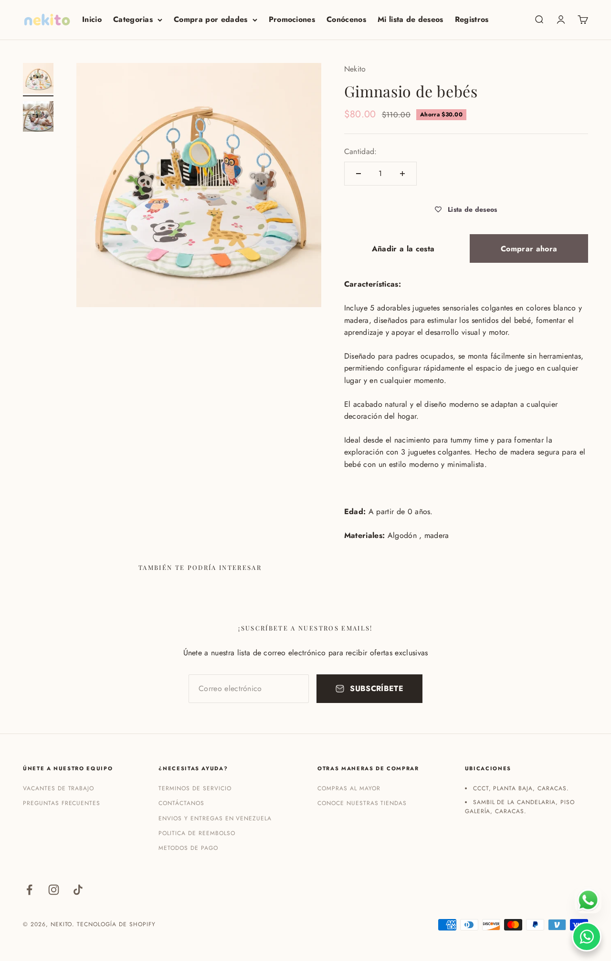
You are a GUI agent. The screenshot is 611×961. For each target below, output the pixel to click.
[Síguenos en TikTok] (78, 889)
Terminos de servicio (194, 788)
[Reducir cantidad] (358, 173)
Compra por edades (210, 19)
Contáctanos (181, 803)
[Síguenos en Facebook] (29, 889)
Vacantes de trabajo (58, 788)
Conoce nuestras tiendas (362, 803)
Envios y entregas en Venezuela (215, 818)
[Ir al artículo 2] (38, 117)
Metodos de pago (188, 848)
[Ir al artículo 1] (38, 79)
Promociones (292, 19)
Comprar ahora (529, 248)
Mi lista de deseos (410, 19)
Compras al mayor (348, 788)
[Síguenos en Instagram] (53, 889)
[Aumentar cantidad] (402, 173)
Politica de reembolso (196, 833)
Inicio (92, 19)
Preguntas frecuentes (61, 803)
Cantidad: (360, 151)
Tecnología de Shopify (116, 924)
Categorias (133, 19)
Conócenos (346, 19)
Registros (472, 19)
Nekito (355, 68)
